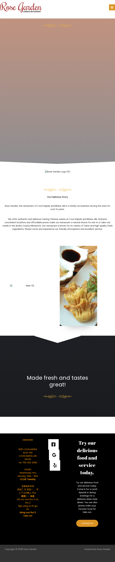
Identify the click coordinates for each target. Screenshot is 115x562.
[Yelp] (55, 465)
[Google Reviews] (54, 455)
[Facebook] (53, 444)
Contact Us (87, 523)
